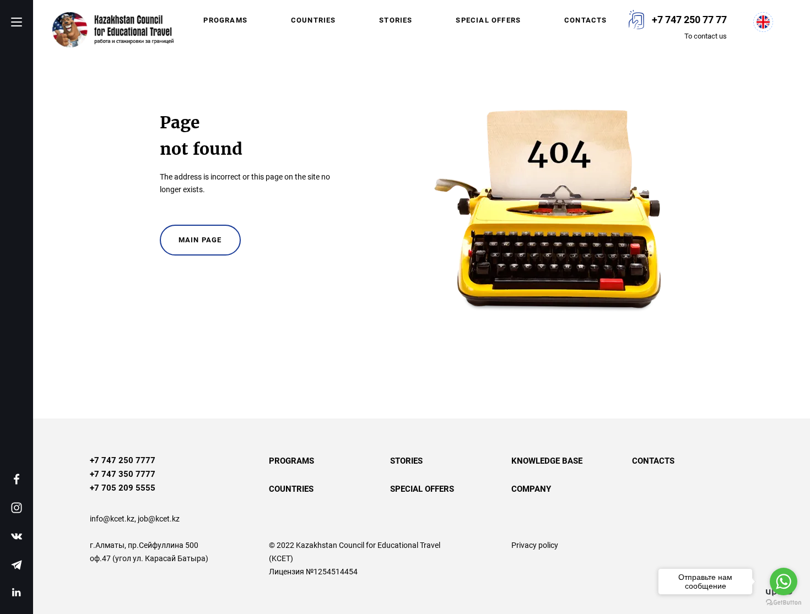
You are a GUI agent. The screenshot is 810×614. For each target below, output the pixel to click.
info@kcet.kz (112, 518)
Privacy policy (534, 545)
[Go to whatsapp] (783, 581)
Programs (225, 20)
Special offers (488, 20)
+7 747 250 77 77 (689, 19)
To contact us (705, 36)
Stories (395, 20)
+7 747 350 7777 (122, 474)
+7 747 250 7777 (122, 460)
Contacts (585, 20)
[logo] (113, 29)
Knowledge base (546, 461)
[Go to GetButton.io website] (783, 602)
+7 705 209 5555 (122, 488)
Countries (313, 20)
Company (531, 489)
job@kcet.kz (159, 518)
